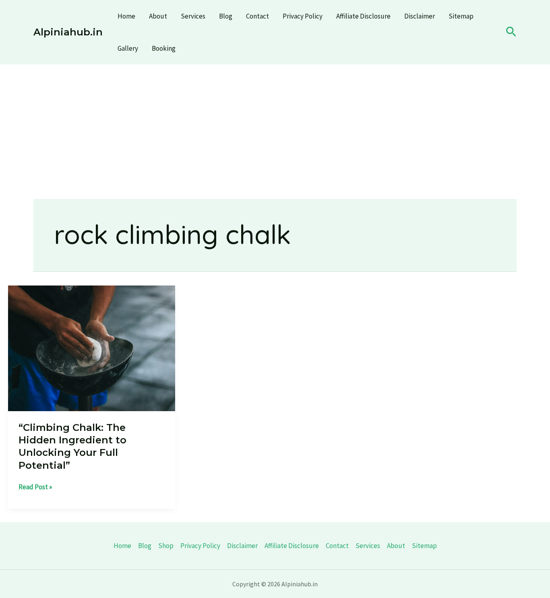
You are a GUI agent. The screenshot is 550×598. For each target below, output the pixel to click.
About (158, 16)
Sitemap (461, 16)
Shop (166, 545)
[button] (511, 32)
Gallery (128, 48)
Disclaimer (419, 16)
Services (193, 16)
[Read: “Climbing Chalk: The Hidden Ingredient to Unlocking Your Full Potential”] (91, 347)
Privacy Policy (303, 16)
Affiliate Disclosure (363, 16)
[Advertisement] (275, 124)
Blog (225, 16)
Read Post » (35, 487)
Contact (257, 16)
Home (126, 16)
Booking (164, 48)
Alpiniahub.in (68, 32)
